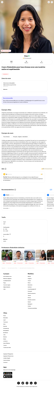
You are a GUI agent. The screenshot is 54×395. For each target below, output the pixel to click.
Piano (29, 282)
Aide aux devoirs (32, 293)
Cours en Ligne (6, 284)
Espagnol (30, 304)
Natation (30, 284)
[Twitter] (22, 383)
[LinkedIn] (31, 383)
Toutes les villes (7, 347)
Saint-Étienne (6, 343)
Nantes (5, 326)
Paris (4, 315)
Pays (4, 282)
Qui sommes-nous (7, 276)
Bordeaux (5, 332)
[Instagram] (27, 383)
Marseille (5, 317)
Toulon (5, 345)
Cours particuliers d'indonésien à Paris (26, 268)
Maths (29, 276)
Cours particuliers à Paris (12, 268)
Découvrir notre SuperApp (9, 369)
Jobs (4, 289)
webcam (5, 89)
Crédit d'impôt (6, 358)
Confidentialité (7, 280)
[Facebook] (18, 383)
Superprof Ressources (8, 356)
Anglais (29, 278)
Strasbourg (6, 328)
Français (30, 291)
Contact (5, 362)
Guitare (29, 287)
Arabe (29, 306)
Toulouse (5, 322)
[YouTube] (35, 383)
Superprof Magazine (8, 353)
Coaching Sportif (32, 289)
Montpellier (6, 330)
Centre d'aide (6, 360)
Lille (4, 334)
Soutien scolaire (31, 299)
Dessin (29, 301)
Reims (4, 339)
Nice (4, 324)
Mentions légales (7, 278)
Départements (6, 287)
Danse (29, 297)
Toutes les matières (32, 308)
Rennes (5, 336)
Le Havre (5, 341)
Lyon (4, 319)
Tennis (29, 295)
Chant (29, 280)
